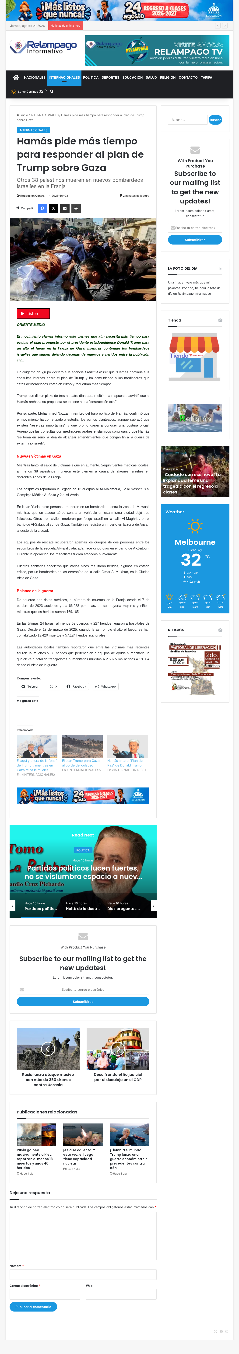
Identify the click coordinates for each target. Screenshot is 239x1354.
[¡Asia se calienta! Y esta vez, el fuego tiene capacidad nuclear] (83, 1134)
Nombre (17, 1266)
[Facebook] (42, 208)
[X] (53, 208)
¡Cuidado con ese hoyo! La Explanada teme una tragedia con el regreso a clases (192, 483)
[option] (83, 871)
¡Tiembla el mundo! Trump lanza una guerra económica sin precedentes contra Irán (129, 1159)
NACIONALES (35, 77)
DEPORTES (110, 77)
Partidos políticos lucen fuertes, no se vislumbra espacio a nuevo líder (83, 876)
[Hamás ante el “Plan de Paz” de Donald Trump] (127, 746)
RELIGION (168, 77)
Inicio (24, 115)
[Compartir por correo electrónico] (65, 208)
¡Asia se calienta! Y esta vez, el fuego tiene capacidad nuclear (79, 1157)
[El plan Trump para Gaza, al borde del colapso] (82, 746)
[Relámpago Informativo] (44, 46)
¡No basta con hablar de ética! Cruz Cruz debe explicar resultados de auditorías (143, 26)
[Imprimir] (76, 208)
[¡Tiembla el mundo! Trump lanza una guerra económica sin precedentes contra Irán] (130, 1134)
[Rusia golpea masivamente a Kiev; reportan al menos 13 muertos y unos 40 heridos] (36, 1134)
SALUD (151, 77)
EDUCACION (133, 77)
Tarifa (206, 77)
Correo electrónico (25, 1286)
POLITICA (90, 77)
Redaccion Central (32, 195)
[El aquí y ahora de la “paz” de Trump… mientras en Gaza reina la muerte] (37, 746)
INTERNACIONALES (64, 77)
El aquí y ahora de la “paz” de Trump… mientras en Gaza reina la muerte (37, 765)
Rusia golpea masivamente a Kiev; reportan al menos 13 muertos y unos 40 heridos (35, 1159)
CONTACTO (188, 77)
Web (89, 1286)
